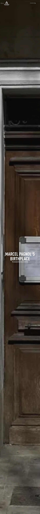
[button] (30, 3)
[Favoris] (33, 3)
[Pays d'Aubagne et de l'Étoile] (6, 3)
